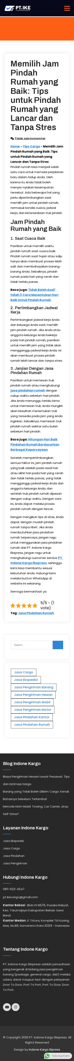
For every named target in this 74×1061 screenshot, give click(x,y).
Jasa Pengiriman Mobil (32, 702)
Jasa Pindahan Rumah (36, 613)
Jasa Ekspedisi (26, 680)
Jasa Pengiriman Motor (32, 709)
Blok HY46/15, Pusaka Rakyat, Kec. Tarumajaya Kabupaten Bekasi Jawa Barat (36, 910)
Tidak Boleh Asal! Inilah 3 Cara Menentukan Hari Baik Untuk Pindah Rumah (34, 295)
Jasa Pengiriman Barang (33, 687)
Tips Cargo (31, 146)
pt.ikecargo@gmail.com (20, 897)
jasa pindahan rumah (27, 390)
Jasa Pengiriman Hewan (33, 694)
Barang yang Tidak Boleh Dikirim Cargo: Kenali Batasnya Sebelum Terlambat (36, 795)
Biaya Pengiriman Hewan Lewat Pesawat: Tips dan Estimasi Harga (36, 780)
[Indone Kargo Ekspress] (17, 8)
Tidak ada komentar (30, 138)
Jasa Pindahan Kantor (32, 717)
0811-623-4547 (13, 889)
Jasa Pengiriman (15, 863)
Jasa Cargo (23, 672)
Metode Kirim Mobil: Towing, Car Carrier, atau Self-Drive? (35, 810)
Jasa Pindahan (13, 856)
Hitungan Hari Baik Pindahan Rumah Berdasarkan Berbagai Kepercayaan (34, 444)
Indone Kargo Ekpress (44, 1049)
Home (15, 146)
